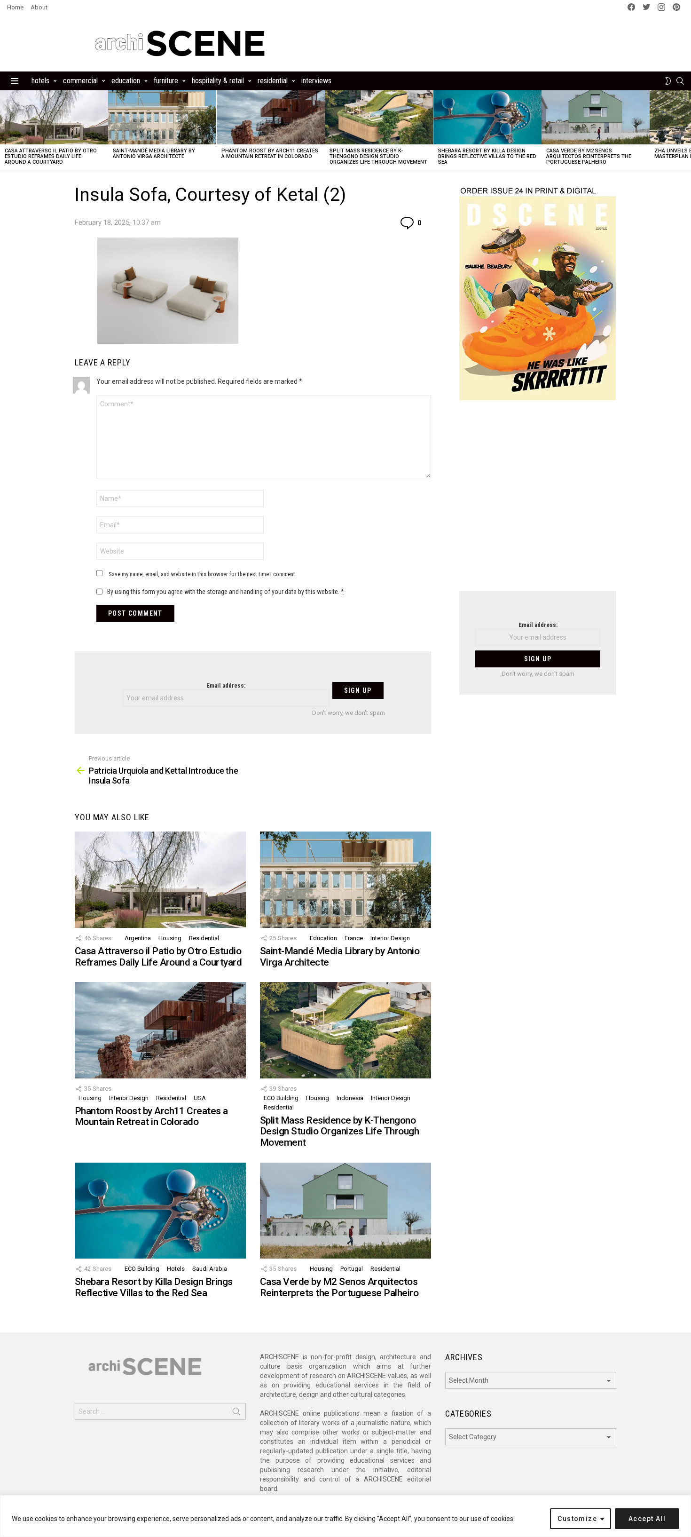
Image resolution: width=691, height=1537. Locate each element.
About (39, 7)
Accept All (647, 1518)
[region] (345, 1516)
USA (200, 1097)
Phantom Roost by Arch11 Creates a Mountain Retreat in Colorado (269, 153)
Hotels (40, 80)
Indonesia (350, 1097)
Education (125, 80)
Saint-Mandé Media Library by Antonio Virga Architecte (154, 153)
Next (686, 130)
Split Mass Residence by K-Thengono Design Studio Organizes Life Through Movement (378, 156)
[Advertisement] (537, 501)
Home (15, 7)
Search (236, 1413)
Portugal (351, 1268)
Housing (169, 938)
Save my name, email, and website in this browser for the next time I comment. (203, 574)
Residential (273, 80)
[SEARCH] (680, 80)
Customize (577, 1518)
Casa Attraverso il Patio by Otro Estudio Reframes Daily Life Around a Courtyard (51, 156)
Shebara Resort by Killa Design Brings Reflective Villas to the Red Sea (487, 156)
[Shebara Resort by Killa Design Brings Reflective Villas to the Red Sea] (487, 117)
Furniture (166, 80)
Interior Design (390, 938)
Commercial (80, 80)
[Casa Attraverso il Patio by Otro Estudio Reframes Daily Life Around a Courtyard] (54, 117)
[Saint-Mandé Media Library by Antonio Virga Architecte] (162, 117)
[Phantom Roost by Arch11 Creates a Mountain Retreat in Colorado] (271, 117)
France (354, 938)
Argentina (138, 938)
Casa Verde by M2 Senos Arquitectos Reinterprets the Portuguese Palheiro (588, 156)
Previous (4, 130)
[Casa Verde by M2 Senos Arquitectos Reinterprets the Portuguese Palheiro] (596, 117)
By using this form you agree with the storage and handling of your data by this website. (225, 591)
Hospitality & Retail (218, 80)
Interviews (316, 80)
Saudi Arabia (209, 1268)
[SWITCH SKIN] (668, 80)
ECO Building (281, 1097)
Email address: (225, 685)
